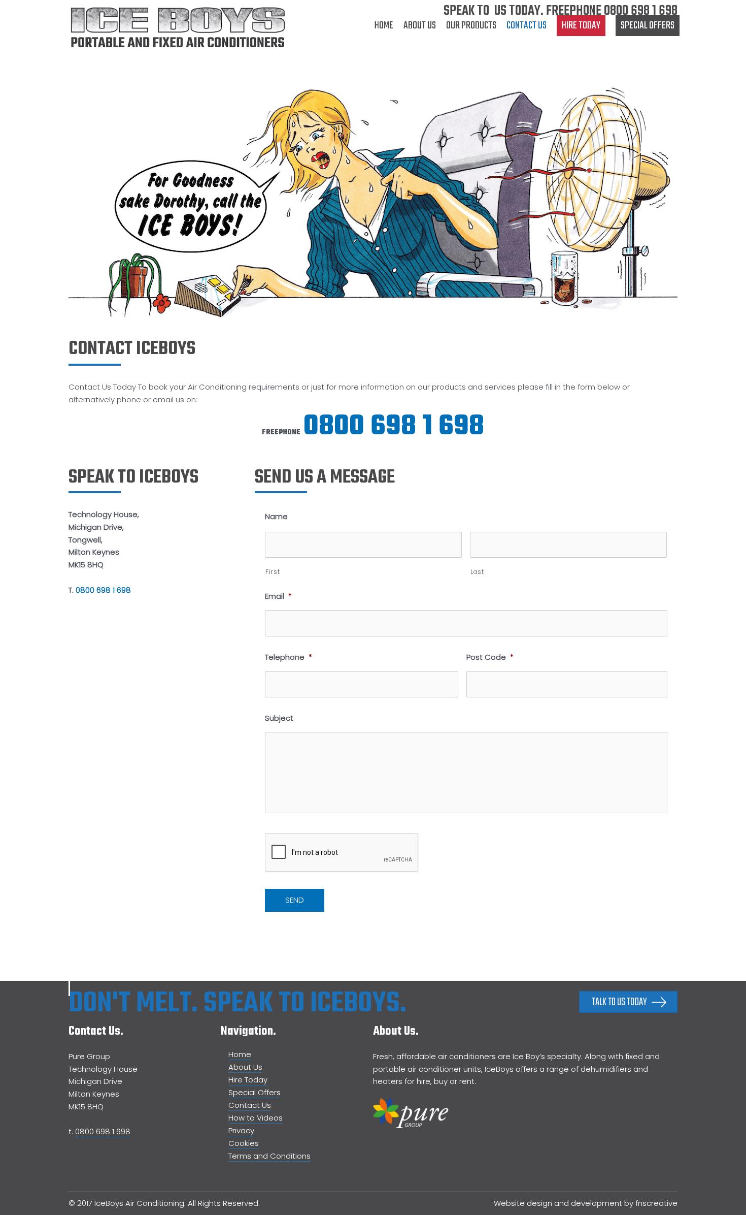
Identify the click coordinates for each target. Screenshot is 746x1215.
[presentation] (342, 853)
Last (477, 571)
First (272, 571)
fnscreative (656, 1203)
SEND (294, 899)
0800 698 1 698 (640, 11)
